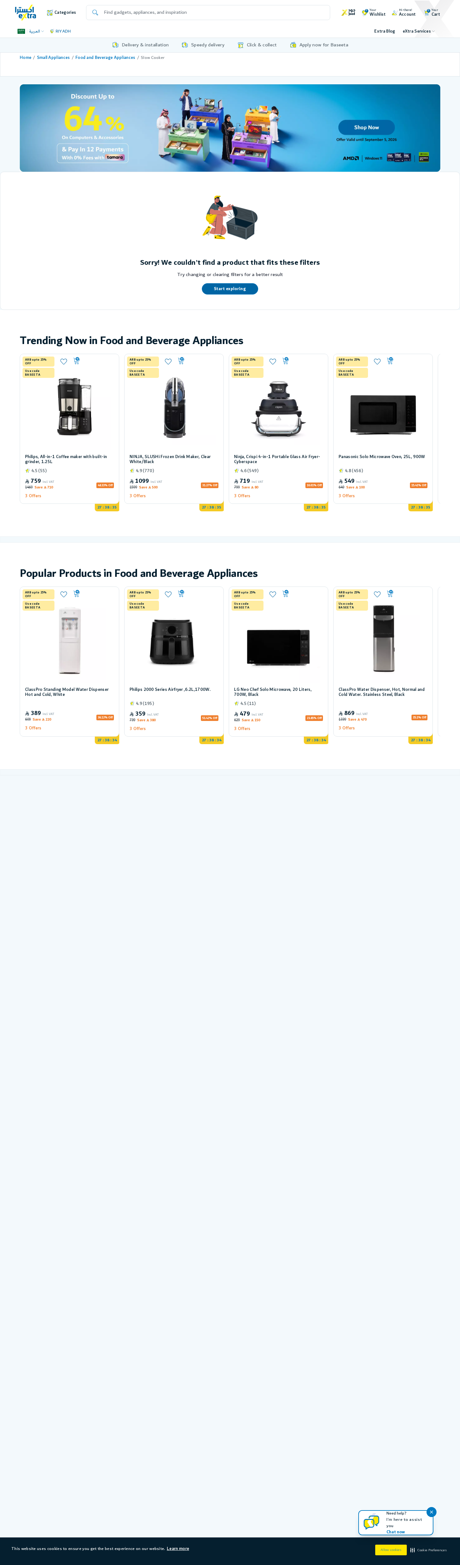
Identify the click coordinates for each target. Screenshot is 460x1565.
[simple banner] (25, 12)
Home (25, 57)
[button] (428, 1550)
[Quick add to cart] (93, 361)
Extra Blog (384, 31)
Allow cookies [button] (391, 1550)
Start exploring (230, 289)
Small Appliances (53, 57)
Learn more (178, 1549)
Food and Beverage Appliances (105, 57)
